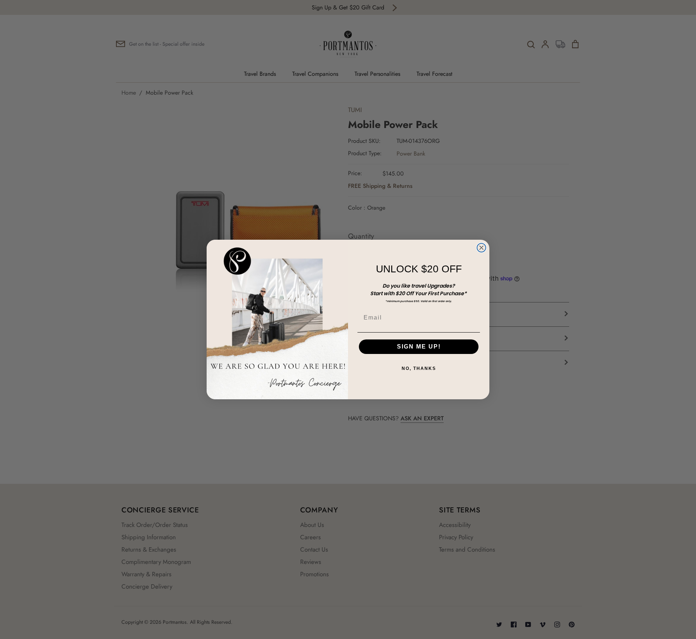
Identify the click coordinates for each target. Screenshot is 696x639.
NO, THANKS (419, 368)
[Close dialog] (481, 247)
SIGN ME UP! (419, 346)
